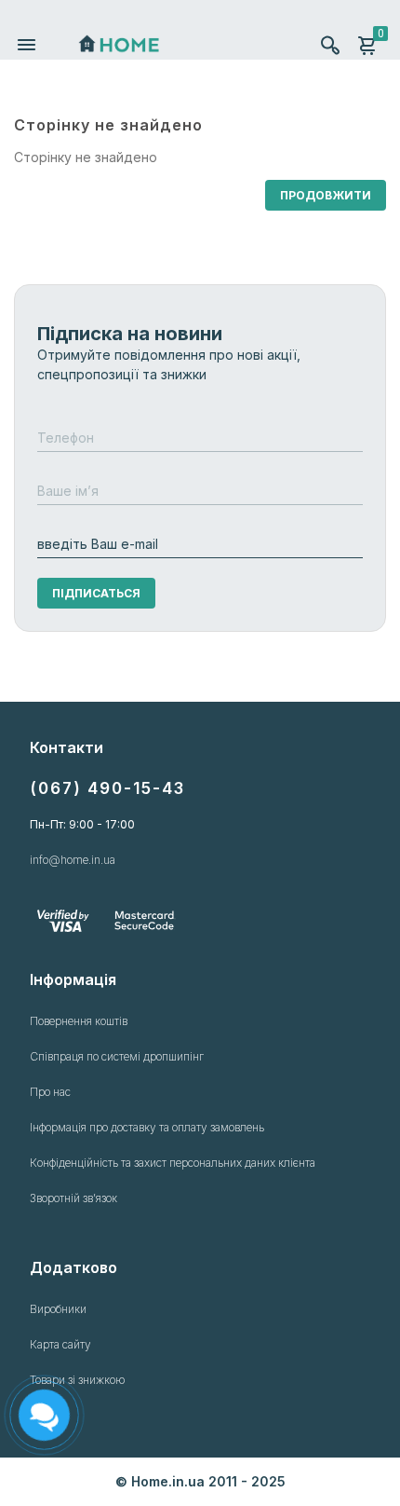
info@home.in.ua (72, 860)
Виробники (58, 1309)
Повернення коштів (78, 1021)
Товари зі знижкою (77, 1380)
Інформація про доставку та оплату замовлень (147, 1127)
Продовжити (325, 195)
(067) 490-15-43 (107, 788)
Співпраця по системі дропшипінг (117, 1056)
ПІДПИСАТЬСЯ (96, 593)
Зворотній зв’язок (73, 1198)
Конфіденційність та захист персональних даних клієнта (172, 1163)
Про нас (50, 1092)
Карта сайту (60, 1344)
